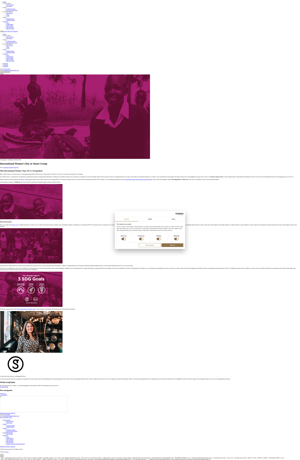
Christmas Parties (10, 20)
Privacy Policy (9, 442)
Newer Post (3, 395)
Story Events (9, 13)
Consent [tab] (126, 219)
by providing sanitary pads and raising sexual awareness (138, 179)
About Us (5, 21)
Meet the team (9, 441)
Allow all (172, 245)
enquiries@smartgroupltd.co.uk (11, 70)
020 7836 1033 (6, 69)
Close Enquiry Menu (5, 72)
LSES (7, 14)
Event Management (8, 432)
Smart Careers (9, 25)
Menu (2, 73)
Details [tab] (150, 219)
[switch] (141, 239)
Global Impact (9, 24)
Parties (4, 424)
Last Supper (9, 6)
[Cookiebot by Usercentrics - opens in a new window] (176, 214)
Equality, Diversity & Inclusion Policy (15, 444)
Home (4, 2)
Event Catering (7, 420)
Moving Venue (10, 4)
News (7, 23)
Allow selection (150, 245)
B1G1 (22, 179)
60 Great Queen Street (11, 10)
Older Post (3, 393)
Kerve (7, 452)
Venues (5, 428)
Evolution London (10, 9)
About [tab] (173, 219)
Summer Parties (10, 18)
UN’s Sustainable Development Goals (25, 309)
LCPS (7, 16)
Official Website (4, 387)
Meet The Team (10, 28)
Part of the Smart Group (6, 417)
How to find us (10, 27)
